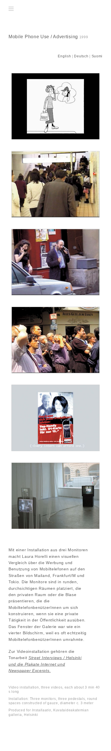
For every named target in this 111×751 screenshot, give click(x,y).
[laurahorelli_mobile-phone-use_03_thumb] (55, 231)
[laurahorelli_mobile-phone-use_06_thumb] (55, 465)
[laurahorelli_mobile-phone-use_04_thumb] (55, 309)
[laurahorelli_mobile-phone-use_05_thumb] (55, 387)
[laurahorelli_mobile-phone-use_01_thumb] (55, 75)
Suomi (97, 56)
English (64, 56)
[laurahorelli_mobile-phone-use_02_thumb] (55, 153)
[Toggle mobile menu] (12, 9)
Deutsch (81, 56)
